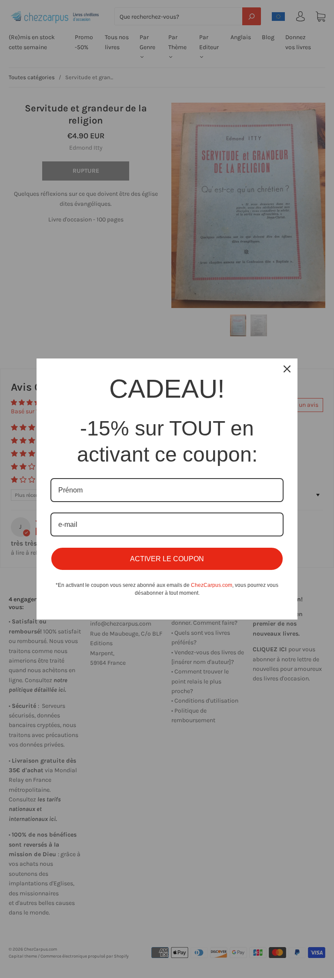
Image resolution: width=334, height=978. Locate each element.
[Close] (287, 368)
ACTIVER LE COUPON (167, 559)
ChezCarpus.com (211, 585)
